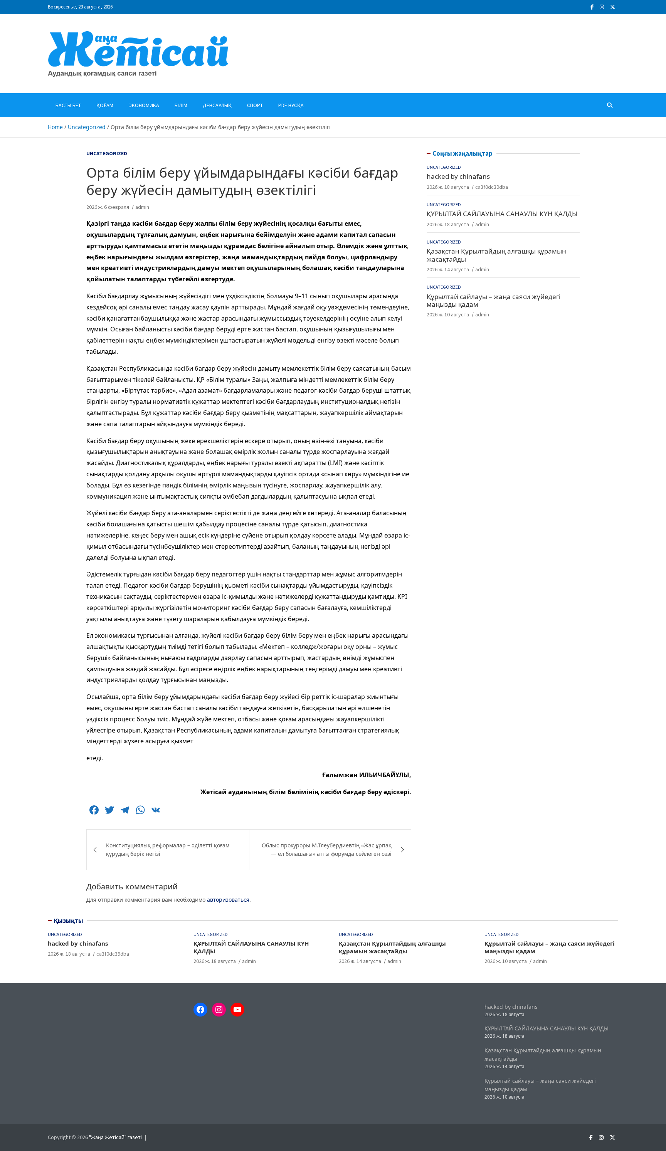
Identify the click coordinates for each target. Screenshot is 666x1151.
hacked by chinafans (458, 176)
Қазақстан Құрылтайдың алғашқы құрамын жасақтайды (496, 255)
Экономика (144, 105)
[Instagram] (602, 7)
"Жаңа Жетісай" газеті (115, 1137)
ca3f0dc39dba (491, 186)
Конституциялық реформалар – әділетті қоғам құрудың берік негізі (167, 849)
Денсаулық (217, 105)
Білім (181, 105)
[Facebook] (592, 7)
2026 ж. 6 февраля (107, 206)
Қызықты (68, 920)
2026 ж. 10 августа (448, 314)
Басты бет (68, 105)
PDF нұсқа (291, 105)
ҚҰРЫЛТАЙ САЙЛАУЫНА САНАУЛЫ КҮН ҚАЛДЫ (502, 214)
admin (142, 206)
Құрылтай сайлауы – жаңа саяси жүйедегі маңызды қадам (493, 300)
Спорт (255, 105)
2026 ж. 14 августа (448, 269)
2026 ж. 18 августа (448, 186)
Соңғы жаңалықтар (462, 153)
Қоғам (104, 105)
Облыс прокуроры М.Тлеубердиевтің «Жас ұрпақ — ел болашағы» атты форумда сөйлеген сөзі (327, 849)
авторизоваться (228, 899)
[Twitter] (612, 7)
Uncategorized (106, 153)
